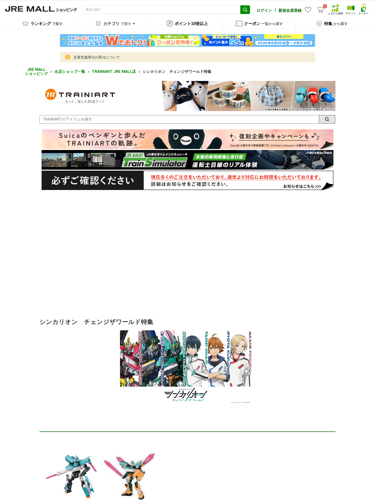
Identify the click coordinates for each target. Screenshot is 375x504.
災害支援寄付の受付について (96, 57)
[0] (320, 9)
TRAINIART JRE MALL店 (114, 71)
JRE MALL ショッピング (36, 71)
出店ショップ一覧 (70, 71)
